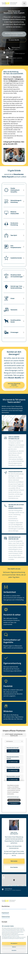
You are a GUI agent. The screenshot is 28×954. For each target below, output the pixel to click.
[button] (14, 880)
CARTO (24, 885)
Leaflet (9, 885)
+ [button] (3, 876)
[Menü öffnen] (24, 3)
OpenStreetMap (15, 885)
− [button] (3, 878)
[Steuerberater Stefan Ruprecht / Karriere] (9, 3)
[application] (14, 880)
